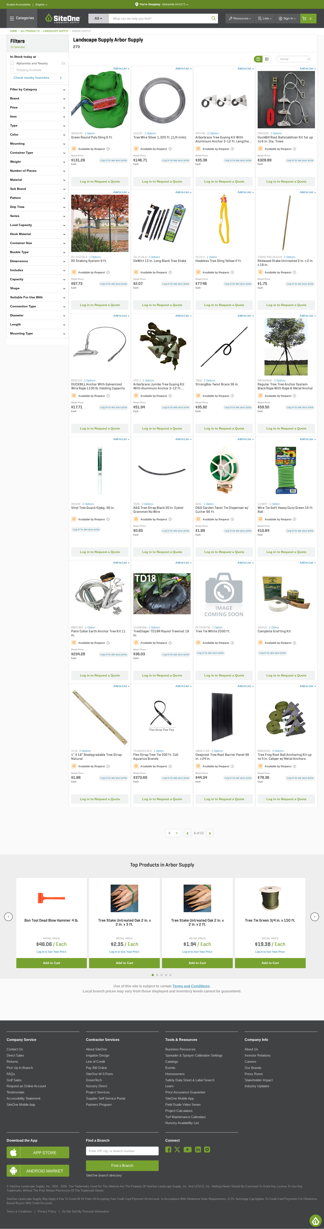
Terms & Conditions (19, 1211)
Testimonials (15, 1092)
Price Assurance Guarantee (185, 1092)
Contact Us (15, 1049)
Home (13, 31)
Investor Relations (258, 1055)
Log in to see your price (113, 160)
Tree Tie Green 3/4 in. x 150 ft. (270, 921)
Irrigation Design (97, 1055)
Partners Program (99, 1104)
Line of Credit (95, 1061)
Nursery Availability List (182, 1123)
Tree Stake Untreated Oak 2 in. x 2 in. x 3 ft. (124, 923)
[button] (41, 5)
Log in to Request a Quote (100, 181)
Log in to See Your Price (51, 951)
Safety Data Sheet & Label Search (189, 1080)
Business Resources (180, 1049)
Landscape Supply (56, 31)
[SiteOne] (63, 22)
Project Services (98, 1092)
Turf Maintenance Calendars (185, 1117)
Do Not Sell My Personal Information (85, 1211)
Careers (250, 1061)
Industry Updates (257, 1086)
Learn (169, 1086)
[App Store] (43, 1152)
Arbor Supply (81, 31)
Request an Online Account (26, 1086)
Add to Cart (51, 963)
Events (170, 1068)
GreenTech (94, 1080)
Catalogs (171, 1061)
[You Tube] (188, 1151)
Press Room (254, 1074)
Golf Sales (14, 1080)
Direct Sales (15, 1055)
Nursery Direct (96, 1086)
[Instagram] (208, 1151)
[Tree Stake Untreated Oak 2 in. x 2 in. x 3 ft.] (124, 898)
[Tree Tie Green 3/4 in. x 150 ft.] (270, 898)
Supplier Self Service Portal (105, 1098)
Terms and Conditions (191, 986)
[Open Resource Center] (315, 1220)
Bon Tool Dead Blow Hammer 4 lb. (51, 921)
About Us (251, 1049)
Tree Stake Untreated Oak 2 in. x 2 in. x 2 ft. (197, 923)
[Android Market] (43, 1171)
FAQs (11, 1074)
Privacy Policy (47, 1211)
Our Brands (253, 1068)
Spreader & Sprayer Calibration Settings (194, 1055)
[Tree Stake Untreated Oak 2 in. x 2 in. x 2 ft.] (197, 898)
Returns (12, 1061)
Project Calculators (179, 1111)
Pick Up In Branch (20, 1068)
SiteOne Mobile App (21, 1104)
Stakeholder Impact (259, 1080)
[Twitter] (178, 1151)
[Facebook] (169, 1151)
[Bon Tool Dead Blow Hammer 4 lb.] (51, 898)
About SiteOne (96, 1049)
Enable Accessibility (18, 4)
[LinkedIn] (199, 1151)
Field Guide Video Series (183, 1104)
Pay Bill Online (96, 1068)
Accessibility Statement (23, 1098)
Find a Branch (98, 1140)
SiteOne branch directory (104, 1175)
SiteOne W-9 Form (99, 1074)
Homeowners (175, 1074)
